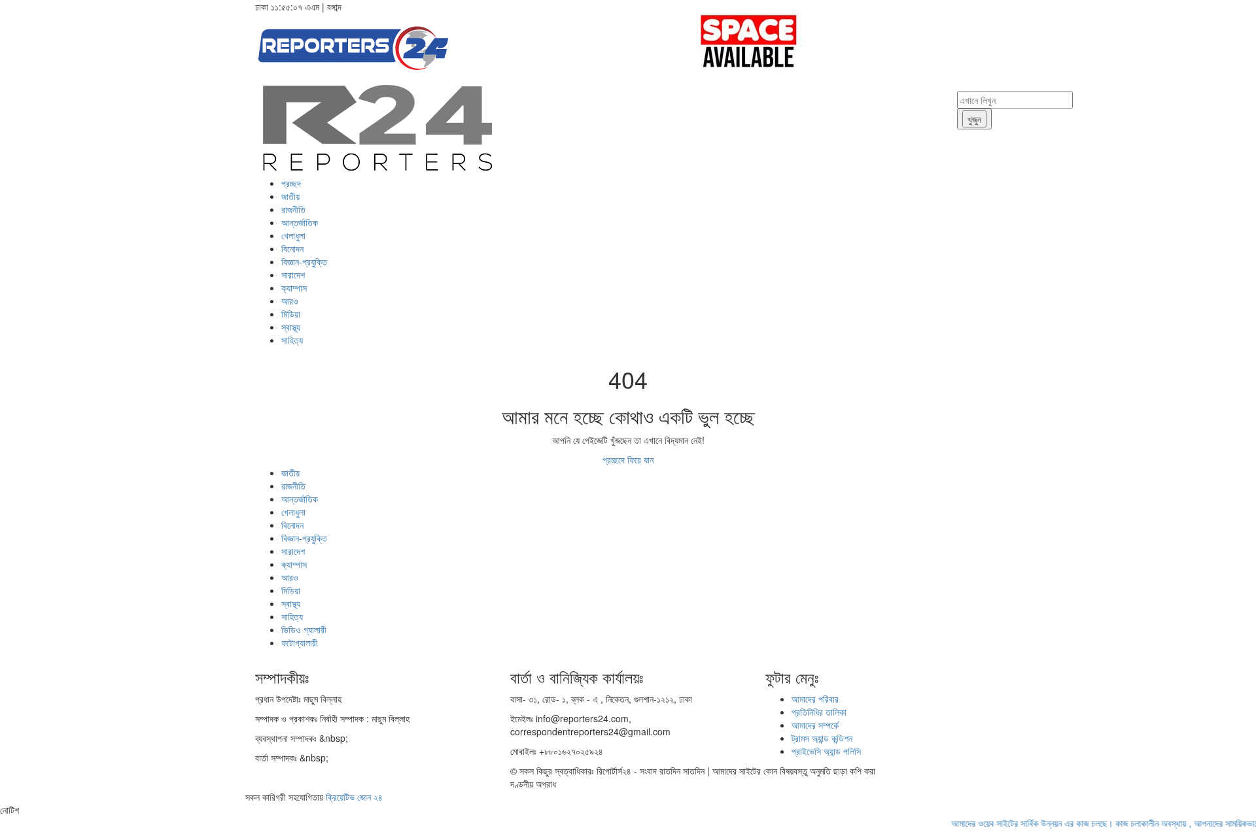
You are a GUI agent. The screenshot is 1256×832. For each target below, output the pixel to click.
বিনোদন (292, 248)
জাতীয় (290, 196)
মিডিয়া (290, 313)
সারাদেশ (293, 274)
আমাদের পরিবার (815, 698)
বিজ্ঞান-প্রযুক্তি (304, 261)
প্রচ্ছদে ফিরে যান (628, 459)
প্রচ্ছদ (291, 183)
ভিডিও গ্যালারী (303, 629)
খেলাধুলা (293, 235)
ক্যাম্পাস (294, 287)
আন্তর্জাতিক (299, 222)
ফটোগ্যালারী (299, 642)
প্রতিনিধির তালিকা (819, 711)
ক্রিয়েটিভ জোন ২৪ (354, 796)
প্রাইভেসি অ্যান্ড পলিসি (826, 750)
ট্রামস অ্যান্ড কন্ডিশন (822, 737)
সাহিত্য (292, 339)
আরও (289, 300)
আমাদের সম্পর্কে (815, 724)
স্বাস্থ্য (290, 326)
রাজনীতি (293, 209)
